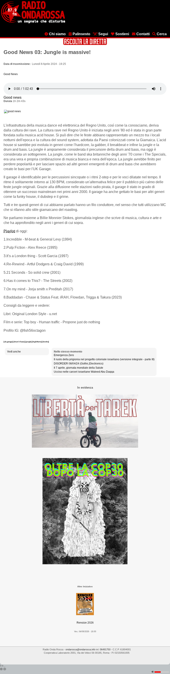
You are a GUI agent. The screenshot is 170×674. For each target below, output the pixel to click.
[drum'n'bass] (19, 342)
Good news (12, 97)
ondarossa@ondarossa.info (80, 649)
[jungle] (28, 342)
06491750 (105, 649)
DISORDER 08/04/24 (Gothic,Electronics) (78, 363)
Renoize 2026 (85, 622)
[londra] (45, 342)
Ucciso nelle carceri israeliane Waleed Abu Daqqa (84, 371)
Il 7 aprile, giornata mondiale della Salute (78, 367)
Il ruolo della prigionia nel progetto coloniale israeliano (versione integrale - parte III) (104, 359)
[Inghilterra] (37, 342)
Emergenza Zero (64, 355)
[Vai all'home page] (33, 22)
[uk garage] (8, 342)
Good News (11, 74)
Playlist (9, 231)
